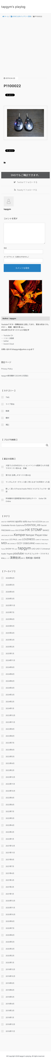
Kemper (19, 535)
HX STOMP (33, 530)
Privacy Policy (7, 369)
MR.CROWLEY (11, 543)
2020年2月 (10, 956)
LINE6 (20, 539)
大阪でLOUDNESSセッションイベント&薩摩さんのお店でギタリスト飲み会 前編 (27, 466)
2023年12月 (10, 715)
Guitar (13, 530)
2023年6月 (10, 750)
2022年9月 (10, 798)
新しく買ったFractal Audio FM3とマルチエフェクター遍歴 (28, 490)
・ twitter (5, 341)
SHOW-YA (9, 549)
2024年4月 (10, 688)
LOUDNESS (28, 539)
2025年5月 (10, 626)
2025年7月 (10, 612)
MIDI (4, 543)
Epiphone (20, 525)
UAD (33, 549)
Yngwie (10, 554)
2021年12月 (10, 846)
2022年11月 (10, 784)
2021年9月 (10, 859)
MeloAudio (45, 539)
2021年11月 (10, 853)
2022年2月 (10, 832)
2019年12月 (10, 969)
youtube (18, 553)
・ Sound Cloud (7, 344)
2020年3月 (10, 949)
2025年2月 (10, 647)
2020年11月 (10, 908)
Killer (45, 535)
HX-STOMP (20, 530)
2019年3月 (10, 1010)
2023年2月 (10, 770)
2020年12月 (10, 901)
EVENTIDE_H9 (32, 525)
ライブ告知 (10, 404)
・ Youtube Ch (7, 335)
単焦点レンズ (5, 558)
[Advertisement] (25, 45)
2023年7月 (10, 743)
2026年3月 (10, 599)
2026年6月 (10, 578)
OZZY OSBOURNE (26, 543)
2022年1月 (10, 839)
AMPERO (11, 522)
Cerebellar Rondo (8, 525)
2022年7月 (10, 811)
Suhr (15, 549)
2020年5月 (10, 942)
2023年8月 (10, 736)
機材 (7, 418)
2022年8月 (10, 805)
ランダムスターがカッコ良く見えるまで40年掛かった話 (28, 482)
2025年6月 (10, 619)
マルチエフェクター (32, 554)
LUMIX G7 (38, 539)
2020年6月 (10, 935)
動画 (7, 411)
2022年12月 (10, 777)
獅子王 (23, 558)
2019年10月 (10, 976)
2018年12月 (10, 1024)
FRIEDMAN (5, 530)
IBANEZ (46, 530)
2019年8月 (10, 990)
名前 (5, 248)
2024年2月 (10, 702)
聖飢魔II (29, 558)
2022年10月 (10, 791)
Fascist (44, 525)
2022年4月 (10, 825)
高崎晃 (37, 558)
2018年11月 (10, 1031)
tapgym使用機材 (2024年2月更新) (14, 376)
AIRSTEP (4, 522)
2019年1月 (10, 1017)
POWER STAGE (40, 543)
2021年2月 (10, 887)
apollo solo (21, 521)
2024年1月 (10, 708)
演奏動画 (15, 557)
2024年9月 (10, 667)
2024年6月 (10, 681)
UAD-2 (39, 549)
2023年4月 (10, 763)
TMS (7, 397)
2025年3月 (10, 640)
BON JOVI (46, 522)
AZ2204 (38, 522)
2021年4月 (10, 873)
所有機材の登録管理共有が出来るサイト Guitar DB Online (26, 499)
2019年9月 (10, 983)
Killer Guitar (5, 539)
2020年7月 (10, 928)
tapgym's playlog (13, 7)
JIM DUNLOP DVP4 (7, 535)
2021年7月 (10, 866)
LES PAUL (13, 539)
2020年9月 (10, 921)
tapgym (24, 548)
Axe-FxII (31, 522)
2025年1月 (10, 653)
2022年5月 (10, 818)
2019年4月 (10, 1004)
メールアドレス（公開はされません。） (17, 257)
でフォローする (27, 182)
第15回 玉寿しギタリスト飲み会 (18, 475)
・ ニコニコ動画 (7, 338)
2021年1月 (10, 894)
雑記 (7, 425)
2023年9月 (10, 729)
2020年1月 (10, 962)
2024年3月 (10, 695)
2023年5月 (10, 756)
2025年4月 (10, 633)
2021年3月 (10, 880)
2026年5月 (10, 585)
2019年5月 (10, 997)
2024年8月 (10, 674)
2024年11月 (10, 660)
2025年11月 (10, 605)
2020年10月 (10, 914)
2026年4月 (10, 592)
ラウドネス (44, 554)
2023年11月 (10, 722)
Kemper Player (34, 535)
